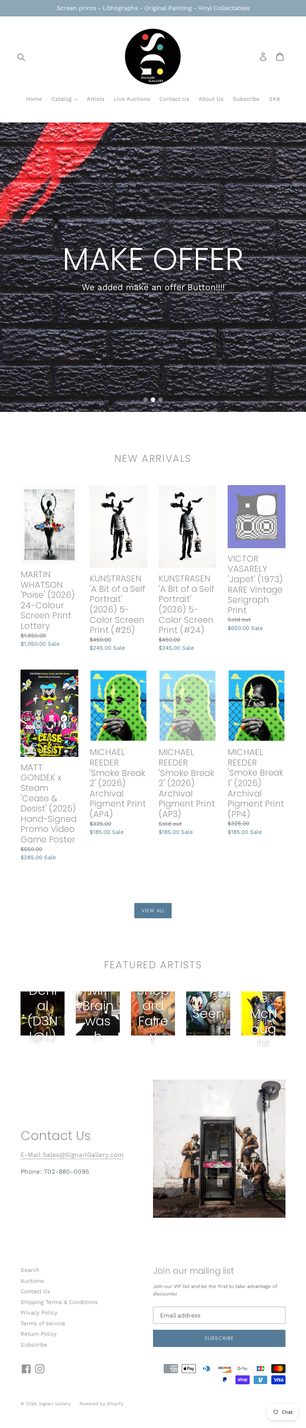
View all (152, 910)
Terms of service (43, 1323)
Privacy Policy (39, 1312)
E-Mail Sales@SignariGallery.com (72, 1154)
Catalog (62, 99)
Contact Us (174, 99)
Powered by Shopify (101, 1403)
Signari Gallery (55, 1403)
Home (34, 99)
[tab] (145, 399)
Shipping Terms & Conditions (59, 1302)
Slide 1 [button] (145, 399)
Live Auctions (132, 99)
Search (30, 1270)
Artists (95, 99)
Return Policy (39, 1334)
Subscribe (246, 99)
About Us (211, 99)
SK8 (274, 99)
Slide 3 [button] (160, 399)
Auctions (32, 1281)
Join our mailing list (193, 1271)
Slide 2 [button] (153, 399)
